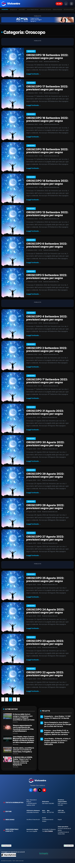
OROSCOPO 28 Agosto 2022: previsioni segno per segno (45, 507)
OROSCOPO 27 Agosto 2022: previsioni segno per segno (45, 538)
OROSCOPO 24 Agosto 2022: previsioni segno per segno (45, 611)
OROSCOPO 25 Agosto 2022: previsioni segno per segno (45, 579)
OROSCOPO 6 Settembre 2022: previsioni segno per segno (46, 245)
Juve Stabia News (33, 9)
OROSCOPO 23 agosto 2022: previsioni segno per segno (45, 642)
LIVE (59, 3)
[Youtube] (44, 790)
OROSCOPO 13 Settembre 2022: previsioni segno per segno (47, 214)
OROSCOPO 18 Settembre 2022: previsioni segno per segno (47, 56)
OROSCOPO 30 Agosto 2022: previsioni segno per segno (45, 444)
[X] (40, 790)
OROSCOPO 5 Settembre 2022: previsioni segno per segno (46, 277)
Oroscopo (31, 51)
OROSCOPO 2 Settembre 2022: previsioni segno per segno (46, 349)
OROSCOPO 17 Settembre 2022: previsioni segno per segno (47, 88)
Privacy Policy (7, 845)
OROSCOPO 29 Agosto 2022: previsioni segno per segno (45, 475)
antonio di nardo (45, 9)
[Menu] (71, 4)
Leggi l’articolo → (33, 74)
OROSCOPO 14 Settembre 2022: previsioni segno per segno (47, 182)
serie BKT (22, 9)
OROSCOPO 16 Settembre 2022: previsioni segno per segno (47, 119)
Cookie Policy (69, 845)
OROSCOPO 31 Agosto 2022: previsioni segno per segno (45, 412)
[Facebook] (31, 790)
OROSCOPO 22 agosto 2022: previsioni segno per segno (45, 674)
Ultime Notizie (57, 9)
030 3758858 (48, 831)
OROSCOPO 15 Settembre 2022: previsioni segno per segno (47, 151)
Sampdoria (13, 9)
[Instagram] (35, 790)
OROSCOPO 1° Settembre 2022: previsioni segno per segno (47, 381)
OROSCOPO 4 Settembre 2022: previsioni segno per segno (46, 318)
